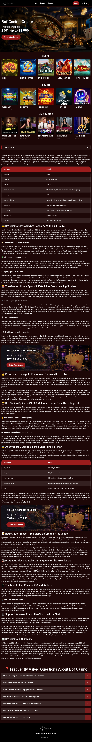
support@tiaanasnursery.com (46, 733)
